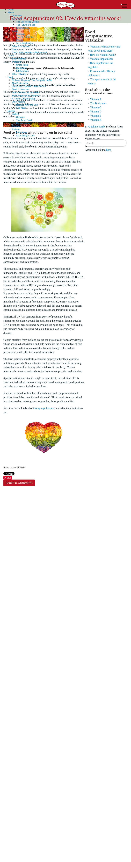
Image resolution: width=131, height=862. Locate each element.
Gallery (15, 114)
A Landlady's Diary (25, 135)
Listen (11, 55)
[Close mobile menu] (121, 4)
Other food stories (21, 46)
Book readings (19, 58)
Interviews (17, 15)
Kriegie (19, 40)
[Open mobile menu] (125, 6)
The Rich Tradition (25, 37)
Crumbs (11, 110)
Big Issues (17, 18)
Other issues (22, 27)
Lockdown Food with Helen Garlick (29, 86)
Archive (15, 129)
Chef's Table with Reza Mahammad (29, 52)
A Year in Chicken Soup (23, 98)
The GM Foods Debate (27, 21)
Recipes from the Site (27, 104)
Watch (11, 12)
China (15, 49)
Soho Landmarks (24, 43)
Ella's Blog (21, 132)
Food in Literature (20, 89)
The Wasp (21, 107)
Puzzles (16, 126)
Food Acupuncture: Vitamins (26, 95)
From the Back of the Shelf (25, 92)
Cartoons (20, 117)
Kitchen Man (22, 70)
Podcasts (16, 61)
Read (10, 77)
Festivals (20, 34)
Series (15, 30)
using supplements (44, 408)
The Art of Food (24, 120)
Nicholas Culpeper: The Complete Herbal (32, 80)
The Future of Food (25, 24)
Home (10, 9)
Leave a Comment (19, 482)
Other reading (18, 101)
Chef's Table (22, 64)
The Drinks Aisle (20, 83)
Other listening (19, 74)
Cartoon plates (23, 123)
